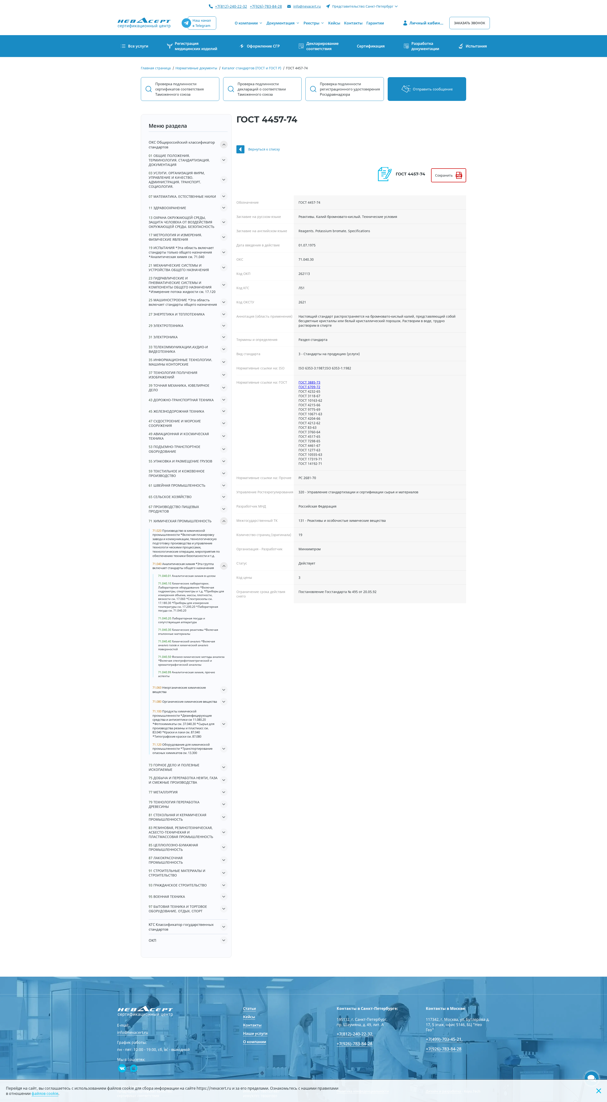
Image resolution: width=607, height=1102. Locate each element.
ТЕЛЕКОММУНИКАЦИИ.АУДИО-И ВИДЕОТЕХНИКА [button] (178, 349)
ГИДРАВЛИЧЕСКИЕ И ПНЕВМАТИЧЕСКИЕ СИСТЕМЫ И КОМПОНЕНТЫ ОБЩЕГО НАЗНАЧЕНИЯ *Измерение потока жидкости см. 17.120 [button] (182, 285)
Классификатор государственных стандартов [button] (181, 927)
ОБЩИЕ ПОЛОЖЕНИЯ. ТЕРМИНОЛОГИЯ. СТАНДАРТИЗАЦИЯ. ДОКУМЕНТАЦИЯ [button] (179, 160)
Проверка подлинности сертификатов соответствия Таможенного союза (179, 89)
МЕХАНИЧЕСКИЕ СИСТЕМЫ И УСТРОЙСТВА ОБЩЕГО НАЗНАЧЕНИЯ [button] (179, 267)
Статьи (249, 1008)
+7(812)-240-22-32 (231, 6)
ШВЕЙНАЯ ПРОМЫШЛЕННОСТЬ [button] (177, 485)
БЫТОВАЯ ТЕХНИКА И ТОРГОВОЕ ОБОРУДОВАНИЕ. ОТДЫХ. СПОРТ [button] (178, 908)
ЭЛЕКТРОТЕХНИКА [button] (166, 325)
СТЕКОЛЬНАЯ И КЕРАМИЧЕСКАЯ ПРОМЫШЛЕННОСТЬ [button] (177, 817)
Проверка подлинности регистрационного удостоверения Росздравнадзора (350, 89)
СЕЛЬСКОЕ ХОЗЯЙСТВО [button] (170, 496)
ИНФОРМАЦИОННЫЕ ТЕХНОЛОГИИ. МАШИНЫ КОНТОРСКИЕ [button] (180, 362)
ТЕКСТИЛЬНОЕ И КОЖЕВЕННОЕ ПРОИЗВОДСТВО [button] (177, 473)
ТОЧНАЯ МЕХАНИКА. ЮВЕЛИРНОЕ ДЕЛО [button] (179, 387)
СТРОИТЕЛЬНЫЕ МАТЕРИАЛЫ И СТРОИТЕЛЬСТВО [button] (177, 872)
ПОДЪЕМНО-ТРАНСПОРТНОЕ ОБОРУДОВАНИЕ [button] (174, 448)
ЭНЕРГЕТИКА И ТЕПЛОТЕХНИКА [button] (177, 314)
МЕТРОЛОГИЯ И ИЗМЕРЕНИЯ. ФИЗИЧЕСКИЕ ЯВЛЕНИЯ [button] (175, 237)
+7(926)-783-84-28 (266, 6)
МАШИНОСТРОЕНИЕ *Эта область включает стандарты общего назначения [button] (183, 302)
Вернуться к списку (264, 149)
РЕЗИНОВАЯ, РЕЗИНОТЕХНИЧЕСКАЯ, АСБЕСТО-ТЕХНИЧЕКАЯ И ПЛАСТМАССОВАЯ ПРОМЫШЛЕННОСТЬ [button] (181, 832)
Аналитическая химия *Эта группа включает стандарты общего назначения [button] (183, 566)
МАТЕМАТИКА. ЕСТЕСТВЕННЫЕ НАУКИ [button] (182, 196)
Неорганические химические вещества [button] (179, 690)
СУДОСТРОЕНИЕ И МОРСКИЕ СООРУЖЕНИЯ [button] (175, 423)
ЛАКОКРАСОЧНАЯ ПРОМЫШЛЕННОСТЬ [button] (166, 860)
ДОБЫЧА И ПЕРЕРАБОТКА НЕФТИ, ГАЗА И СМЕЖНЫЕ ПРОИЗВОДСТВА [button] (183, 780)
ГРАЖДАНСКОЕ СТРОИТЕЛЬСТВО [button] (178, 885)
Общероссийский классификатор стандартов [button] (182, 144)
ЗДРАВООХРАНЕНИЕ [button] (167, 208)
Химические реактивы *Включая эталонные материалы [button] (188, 632)
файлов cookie (45, 1093)
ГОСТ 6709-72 (309, 387)
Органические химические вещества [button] (184, 702)
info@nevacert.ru (307, 6)
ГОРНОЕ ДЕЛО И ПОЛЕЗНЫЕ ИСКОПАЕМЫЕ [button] (174, 767)
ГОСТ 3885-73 (309, 382)
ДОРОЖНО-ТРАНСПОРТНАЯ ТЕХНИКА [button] (181, 400)
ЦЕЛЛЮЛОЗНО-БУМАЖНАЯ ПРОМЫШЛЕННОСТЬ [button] (173, 847)
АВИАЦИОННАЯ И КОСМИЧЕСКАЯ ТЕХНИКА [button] (179, 436)
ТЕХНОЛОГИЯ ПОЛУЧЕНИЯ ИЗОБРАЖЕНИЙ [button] (173, 374)
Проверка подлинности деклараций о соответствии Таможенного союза (262, 89)
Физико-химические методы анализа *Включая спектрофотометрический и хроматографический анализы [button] (191, 661)
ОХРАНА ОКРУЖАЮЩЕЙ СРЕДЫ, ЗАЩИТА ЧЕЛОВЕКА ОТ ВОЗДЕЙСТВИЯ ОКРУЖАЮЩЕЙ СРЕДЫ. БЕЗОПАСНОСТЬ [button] (181, 222)
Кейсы (249, 1016)
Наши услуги (255, 1033)
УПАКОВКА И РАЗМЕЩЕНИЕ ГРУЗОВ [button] (180, 461)
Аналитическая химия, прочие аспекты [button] (186, 674)
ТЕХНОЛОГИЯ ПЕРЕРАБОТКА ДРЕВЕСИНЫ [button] (174, 804)
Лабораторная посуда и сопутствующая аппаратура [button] (181, 620)
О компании (254, 1041)
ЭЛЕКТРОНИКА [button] (163, 337)
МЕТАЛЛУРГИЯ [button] (163, 792)
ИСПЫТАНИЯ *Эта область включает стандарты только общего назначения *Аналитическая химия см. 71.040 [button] (181, 252)
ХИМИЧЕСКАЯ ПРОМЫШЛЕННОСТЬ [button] (180, 521)
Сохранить (444, 175)
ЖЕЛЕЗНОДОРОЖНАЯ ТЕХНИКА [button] (176, 411)
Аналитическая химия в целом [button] (187, 576)
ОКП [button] (152, 940)
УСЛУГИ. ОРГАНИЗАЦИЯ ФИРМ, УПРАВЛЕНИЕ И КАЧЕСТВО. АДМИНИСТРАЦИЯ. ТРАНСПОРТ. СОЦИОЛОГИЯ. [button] (177, 180)
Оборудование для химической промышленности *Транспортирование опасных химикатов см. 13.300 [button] (182, 749)
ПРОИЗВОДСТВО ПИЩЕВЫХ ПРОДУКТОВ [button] (174, 508)
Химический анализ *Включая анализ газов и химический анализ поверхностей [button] (186, 645)
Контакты (252, 1025)
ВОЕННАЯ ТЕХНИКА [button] (167, 896)
